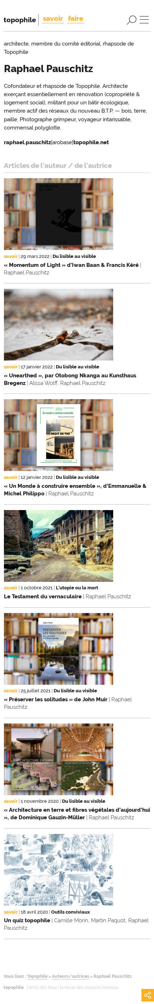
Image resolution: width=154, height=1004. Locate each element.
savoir (53, 18)
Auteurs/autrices (70, 976)
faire (75, 18)
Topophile (37, 976)
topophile (20, 20)
